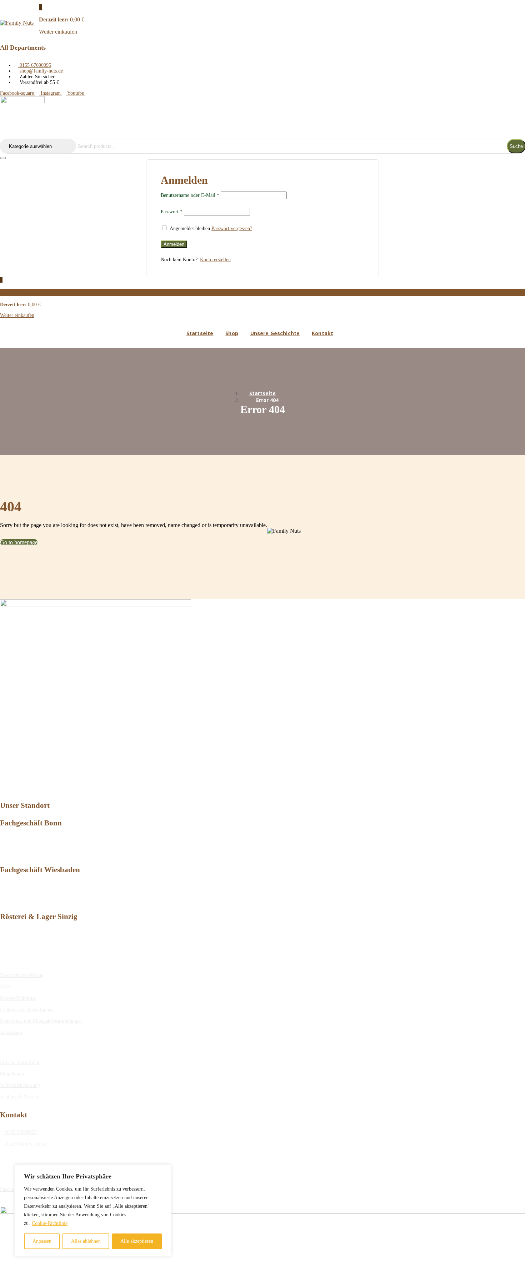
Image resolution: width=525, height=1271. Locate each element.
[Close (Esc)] (3, 158)
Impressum (11, 1032)
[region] (92, 1211)
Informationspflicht (19, 1062)
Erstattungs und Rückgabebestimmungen (41, 1021)
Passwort (171, 211)
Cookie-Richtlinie (50, 1223)
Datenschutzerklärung (22, 975)
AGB (5, 986)
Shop (231, 333)
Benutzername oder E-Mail (190, 195)
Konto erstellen (215, 259)
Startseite (199, 333)
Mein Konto (12, 1074)
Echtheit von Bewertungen (27, 1009)
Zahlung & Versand (19, 1096)
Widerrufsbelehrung (20, 1085)
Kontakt (322, 333)
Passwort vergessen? (231, 228)
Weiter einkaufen (58, 32)
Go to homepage (19, 542)
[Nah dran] (164, 1170)
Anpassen (41, 1241)
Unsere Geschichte (275, 333)
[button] (40, 7)
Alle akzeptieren (136, 1241)
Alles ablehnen (86, 1241)
